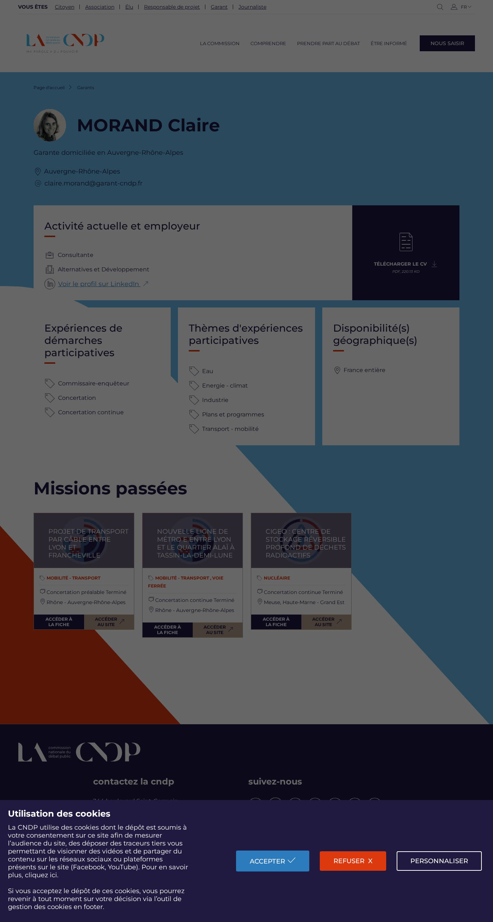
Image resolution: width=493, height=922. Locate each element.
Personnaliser (439, 861)
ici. (54, 875)
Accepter (267, 861)
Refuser (349, 861)
